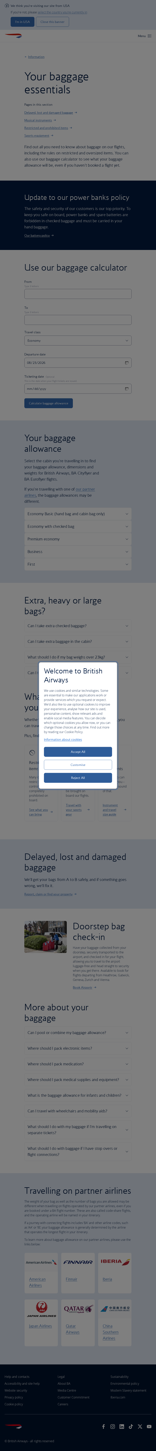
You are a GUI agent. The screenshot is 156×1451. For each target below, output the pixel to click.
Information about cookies (63, 739)
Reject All (78, 778)
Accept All (78, 752)
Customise (78, 765)
